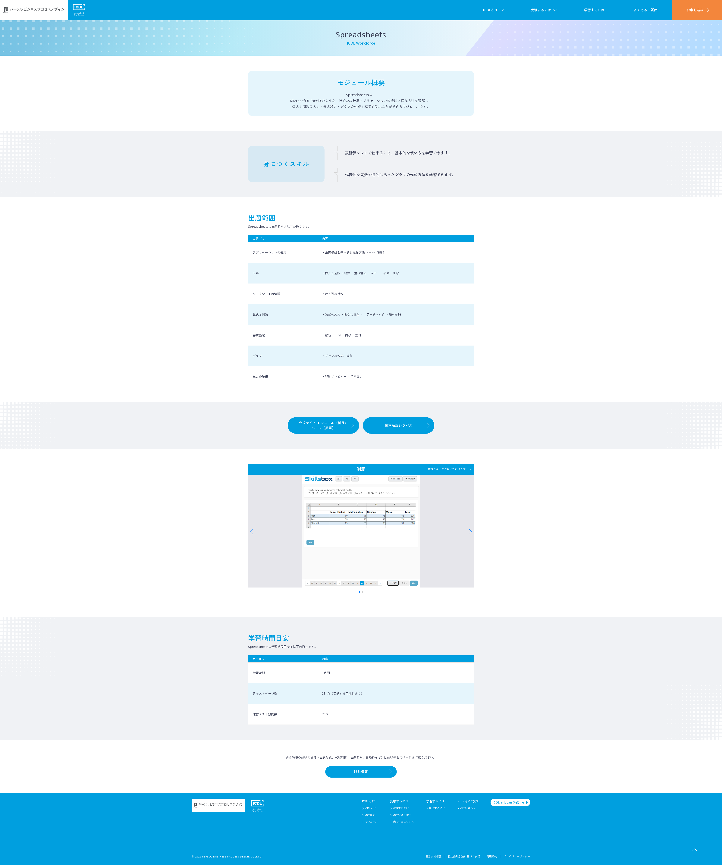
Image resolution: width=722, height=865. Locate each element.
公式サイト (510, 802)
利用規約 (491, 856)
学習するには (594, 10)
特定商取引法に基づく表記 (464, 856)
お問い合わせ (468, 808)
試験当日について (403, 821)
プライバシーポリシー (516, 856)
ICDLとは (370, 808)
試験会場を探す (402, 815)
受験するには (401, 808)
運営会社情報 (433, 856)
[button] (251, 532)
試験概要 (361, 771)
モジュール (371, 821)
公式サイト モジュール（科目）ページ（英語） (323, 425)
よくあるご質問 (645, 10)
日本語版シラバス (399, 425)
